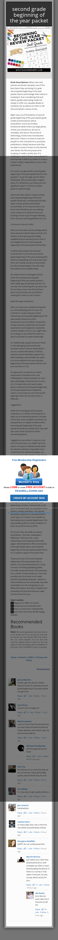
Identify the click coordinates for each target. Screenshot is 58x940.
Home (10, 512)
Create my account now (29, 498)
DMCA (17, 512)
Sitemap (41, 512)
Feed (48, 512)
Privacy (24, 512)
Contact (32, 512)
